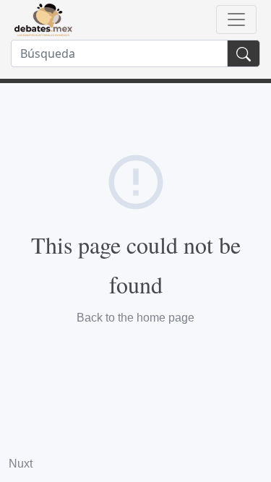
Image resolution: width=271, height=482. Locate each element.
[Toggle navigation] (236, 19)
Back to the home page (135, 317)
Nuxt (21, 463)
